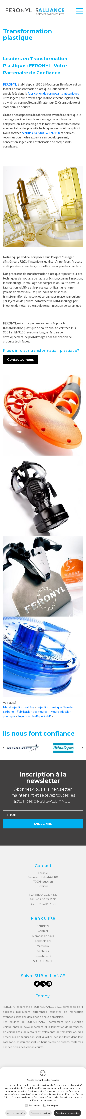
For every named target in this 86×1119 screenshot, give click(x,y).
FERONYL (10, 84)
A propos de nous (43, 935)
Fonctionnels (34, 1105)
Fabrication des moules (32, 711)
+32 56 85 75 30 (46, 899)
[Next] (82, 748)
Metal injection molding (18, 707)
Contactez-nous (20, 360)
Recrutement (43, 956)
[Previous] (3, 748)
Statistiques (52, 1105)
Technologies (43, 941)
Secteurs (43, 951)
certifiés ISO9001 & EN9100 (41, 133)
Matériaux (43, 946)
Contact (43, 930)
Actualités (43, 925)
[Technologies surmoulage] (3, 249)
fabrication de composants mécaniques (53, 93)
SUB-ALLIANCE (43, 961)
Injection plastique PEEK (34, 716)
